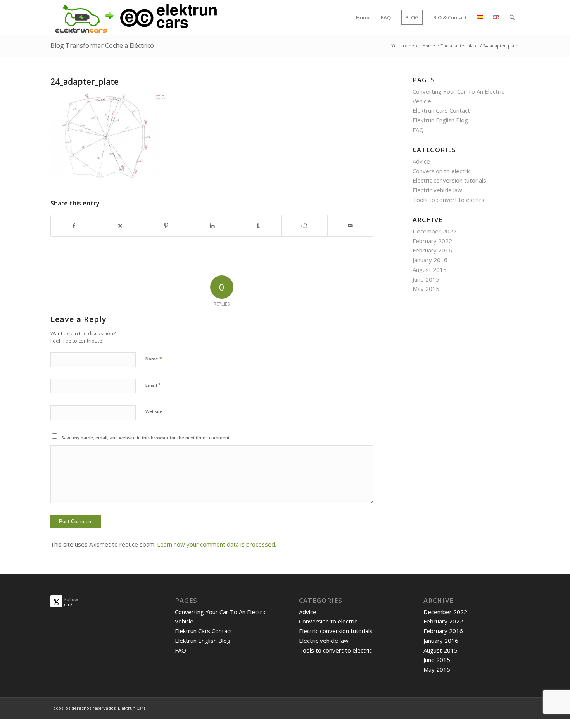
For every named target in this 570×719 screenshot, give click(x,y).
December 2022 (434, 231)
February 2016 (432, 250)
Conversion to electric (442, 171)
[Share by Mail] (350, 226)
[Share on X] (120, 226)
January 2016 (430, 260)
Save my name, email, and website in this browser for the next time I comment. (146, 437)
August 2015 (430, 269)
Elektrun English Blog (440, 120)
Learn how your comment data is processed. (216, 544)
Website (153, 411)
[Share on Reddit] (304, 226)
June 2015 (426, 279)
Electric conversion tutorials (449, 180)
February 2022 (432, 241)
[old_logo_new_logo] (134, 17)
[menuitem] (363, 17)
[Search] (512, 17)
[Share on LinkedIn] (212, 226)
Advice (421, 161)
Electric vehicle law (437, 190)
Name (153, 358)
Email (153, 384)
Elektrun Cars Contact (441, 110)
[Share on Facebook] (74, 226)
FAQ (418, 130)
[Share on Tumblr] (258, 226)
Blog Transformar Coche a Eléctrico (102, 45)
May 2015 (426, 288)
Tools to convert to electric (449, 200)
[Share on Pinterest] (166, 226)
